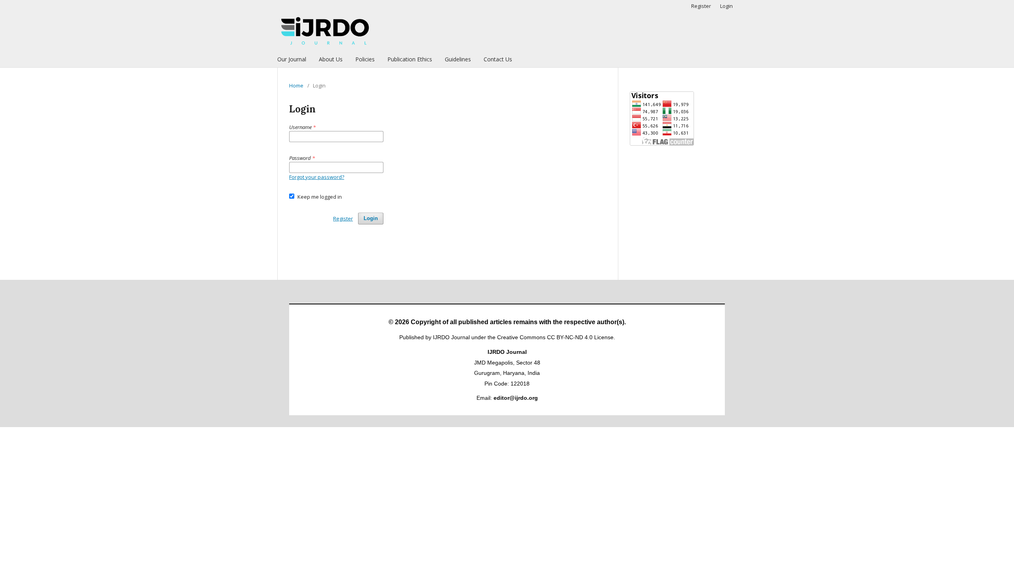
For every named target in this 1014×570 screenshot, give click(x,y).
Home (296, 85)
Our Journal (291, 59)
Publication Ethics (409, 59)
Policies (365, 59)
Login (726, 6)
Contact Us (498, 59)
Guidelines (458, 59)
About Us (331, 59)
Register (701, 6)
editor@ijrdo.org (516, 398)
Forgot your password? (316, 176)
